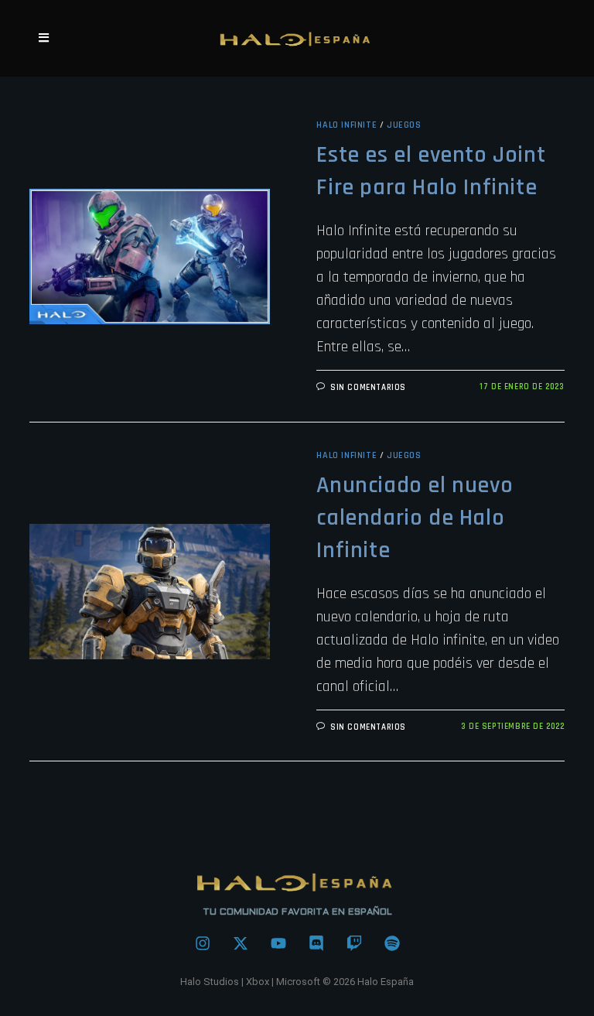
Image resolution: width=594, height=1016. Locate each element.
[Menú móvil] (44, 38)
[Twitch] (354, 943)
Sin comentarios (368, 387)
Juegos (404, 125)
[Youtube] (278, 943)
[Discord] (316, 943)
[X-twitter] (240, 943)
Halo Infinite (346, 125)
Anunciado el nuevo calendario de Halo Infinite (414, 517)
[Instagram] (202, 943)
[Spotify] (392, 943)
